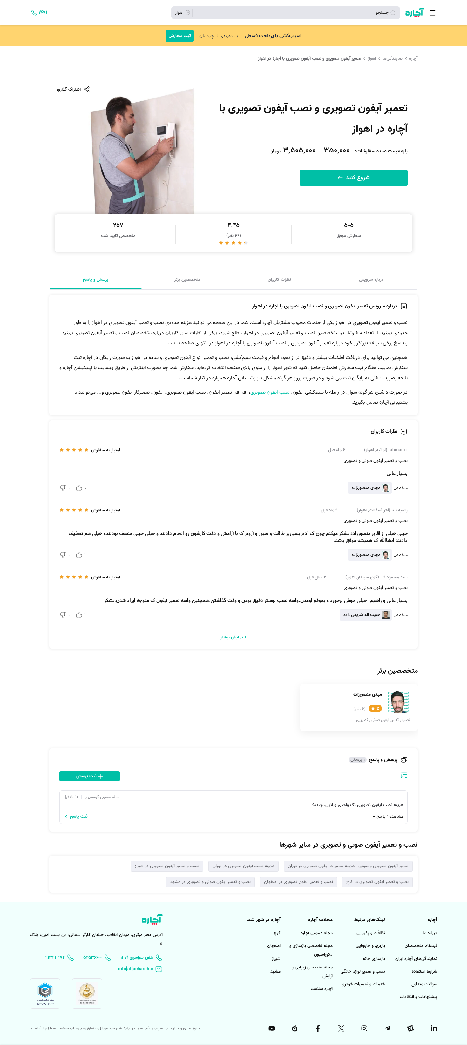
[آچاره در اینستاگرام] (364, 1028)
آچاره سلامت (322, 989)
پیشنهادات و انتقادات (418, 997)
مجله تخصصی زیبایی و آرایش (312, 972)
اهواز (372, 58)
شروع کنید (357, 177)
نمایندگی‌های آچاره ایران (416, 958)
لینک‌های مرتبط (369, 920)
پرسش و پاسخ (95, 279)
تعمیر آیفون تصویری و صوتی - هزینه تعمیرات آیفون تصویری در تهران (348, 866)
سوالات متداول (424, 984)
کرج (277, 933)
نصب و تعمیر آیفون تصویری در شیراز (167, 866)
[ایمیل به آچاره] (140, 969)
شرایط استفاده (424, 971)
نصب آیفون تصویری (270, 392)
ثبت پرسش (87, 776)
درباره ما (430, 933)
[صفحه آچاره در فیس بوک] (317, 1028)
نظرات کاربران (279, 279)
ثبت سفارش (180, 35)
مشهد (275, 971)
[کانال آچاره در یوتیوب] (271, 1028)
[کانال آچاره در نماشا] (294, 1028)
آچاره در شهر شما (264, 920)
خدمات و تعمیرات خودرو (363, 984)
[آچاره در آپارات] (410, 1028)
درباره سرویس (371, 279)
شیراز (276, 958)
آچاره (413, 58)
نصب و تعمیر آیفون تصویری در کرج (377, 882)
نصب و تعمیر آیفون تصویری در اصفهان (298, 882)
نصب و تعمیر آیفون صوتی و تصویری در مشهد (210, 882)
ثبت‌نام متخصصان (421, 945)
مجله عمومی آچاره (317, 933)
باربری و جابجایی (370, 945)
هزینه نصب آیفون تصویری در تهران (243, 866)
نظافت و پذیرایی (370, 933)
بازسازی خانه (374, 958)
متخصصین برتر (187, 279)
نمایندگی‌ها (392, 58)
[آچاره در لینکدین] (433, 1028)
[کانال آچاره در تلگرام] (387, 1028)
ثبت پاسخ (79, 816)
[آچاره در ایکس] (340, 1028)
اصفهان (274, 945)
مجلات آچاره (320, 920)
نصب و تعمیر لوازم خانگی (363, 971)
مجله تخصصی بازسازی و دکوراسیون (311, 950)
